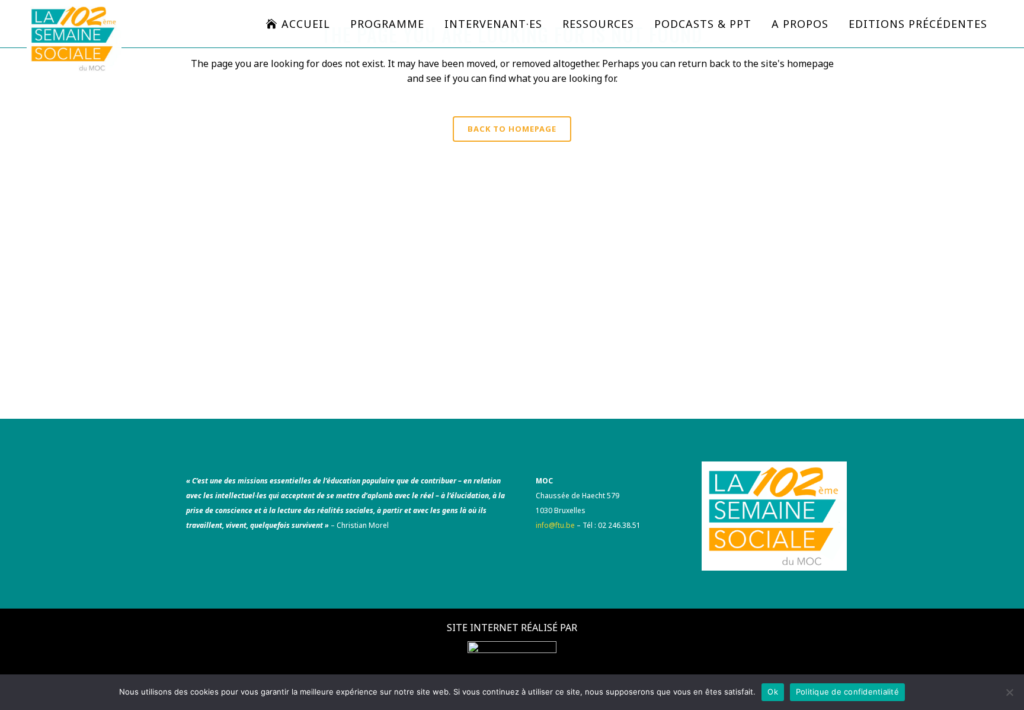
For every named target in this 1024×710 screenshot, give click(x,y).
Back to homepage (512, 128)
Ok (772, 691)
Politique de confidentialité (847, 691)
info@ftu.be (555, 525)
